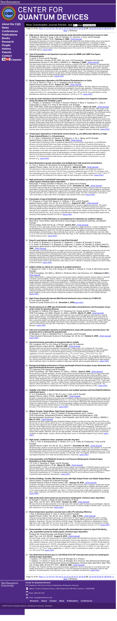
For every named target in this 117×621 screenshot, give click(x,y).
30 (110, 28)
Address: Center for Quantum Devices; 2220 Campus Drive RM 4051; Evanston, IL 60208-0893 (61, 588)
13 (67, 28)
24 (95, 28)
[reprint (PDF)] (47, 50)
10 (60, 28)
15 (72, 28)
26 (100, 28)
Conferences (10, 31)
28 (105, 28)
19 (82, 28)
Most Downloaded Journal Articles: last (49, 24)
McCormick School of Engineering (49, 585)
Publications (9, 34)
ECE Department (31, 585)
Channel (15, 59)
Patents (6, 52)
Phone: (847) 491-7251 (36, 593)
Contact (7, 55)
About (44, 601)
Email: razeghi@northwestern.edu (40, 597)
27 (103, 28)
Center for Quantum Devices (38, 583)
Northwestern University (70, 585)
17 (77, 28)
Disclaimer (48, 606)
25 (98, 28)
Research (8, 41)
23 (93, 28)
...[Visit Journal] (76, 39)
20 (85, 28)
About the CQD (11, 24)
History (6, 48)
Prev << (42, 28)
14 (70, 28)
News (5, 27)
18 (80, 28)
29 (108, 28)
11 (62, 28)
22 (90, 28)
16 (75, 28)
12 (65, 28)
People (6, 45)
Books (6, 38)
